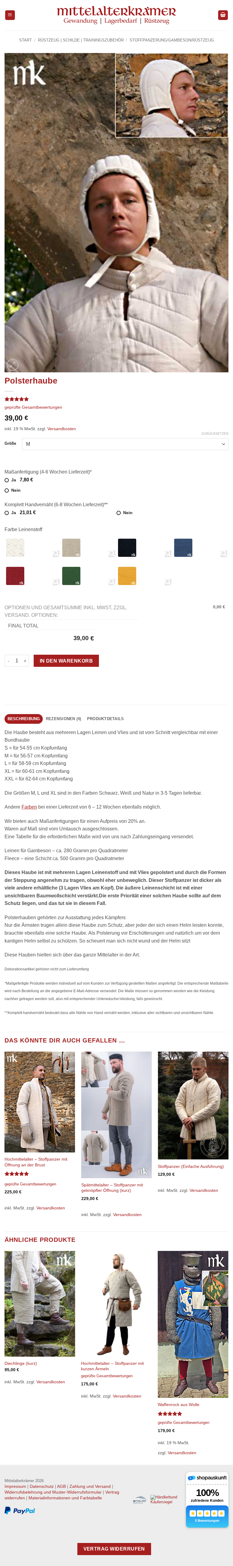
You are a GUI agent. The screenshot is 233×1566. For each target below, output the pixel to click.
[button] (10, 15)
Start (25, 40)
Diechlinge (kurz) (21, 1363)
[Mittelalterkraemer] (116, 15)
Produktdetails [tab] (105, 719)
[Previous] (4, 1141)
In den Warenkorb (66, 660)
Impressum (15, 1486)
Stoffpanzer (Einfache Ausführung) (191, 1166)
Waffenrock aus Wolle (178, 1404)
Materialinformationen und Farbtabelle (65, 1497)
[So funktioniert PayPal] (20, 1510)
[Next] (228, 1141)
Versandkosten (61, 428)
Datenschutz (42, 1486)
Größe (10, 443)
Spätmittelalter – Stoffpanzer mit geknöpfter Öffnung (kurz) (112, 1187)
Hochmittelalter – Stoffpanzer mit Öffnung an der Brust (36, 1162)
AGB (61, 1486)
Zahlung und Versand (90, 1486)
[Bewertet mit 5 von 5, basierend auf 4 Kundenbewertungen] (116, 399)
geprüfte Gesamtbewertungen (33, 407)
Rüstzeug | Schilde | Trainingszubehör (81, 40)
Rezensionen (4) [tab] (63, 719)
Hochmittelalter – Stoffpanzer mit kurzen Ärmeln (112, 1366)
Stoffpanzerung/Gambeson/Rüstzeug (172, 40)
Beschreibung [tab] (24, 719)
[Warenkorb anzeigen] (223, 15)
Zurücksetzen (214, 433)
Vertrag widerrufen (114, 1548)
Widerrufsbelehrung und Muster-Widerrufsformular (53, 1492)
